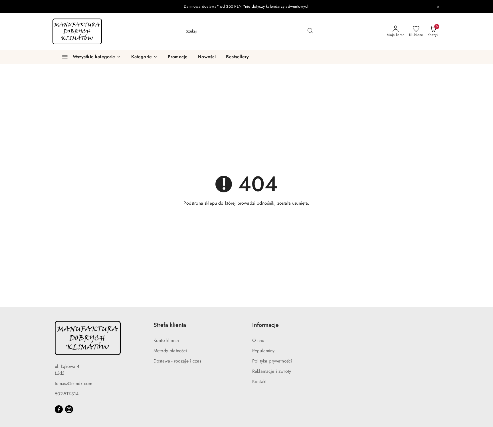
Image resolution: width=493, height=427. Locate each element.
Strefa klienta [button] (169, 325)
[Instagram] (69, 409)
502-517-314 (66, 393)
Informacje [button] (265, 325)
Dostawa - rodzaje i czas (177, 361)
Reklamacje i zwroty (271, 371)
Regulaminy (263, 350)
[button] (144, 57)
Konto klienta (166, 340)
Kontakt (259, 381)
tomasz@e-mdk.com (73, 383)
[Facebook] (59, 409)
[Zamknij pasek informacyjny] (438, 6)
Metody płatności (170, 350)
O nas (258, 340)
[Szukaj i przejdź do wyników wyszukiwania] (310, 31)
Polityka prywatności (272, 361)
